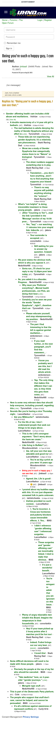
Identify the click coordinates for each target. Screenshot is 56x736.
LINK (24, 134)
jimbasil (23, 66)
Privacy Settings (31, 716)
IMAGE (33, 648)
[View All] (12, 119)
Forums (13, 20)
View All (50, 76)
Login (40, 20)
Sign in (9, 48)
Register (48, 20)
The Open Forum (12, 21)
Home (4, 20)
